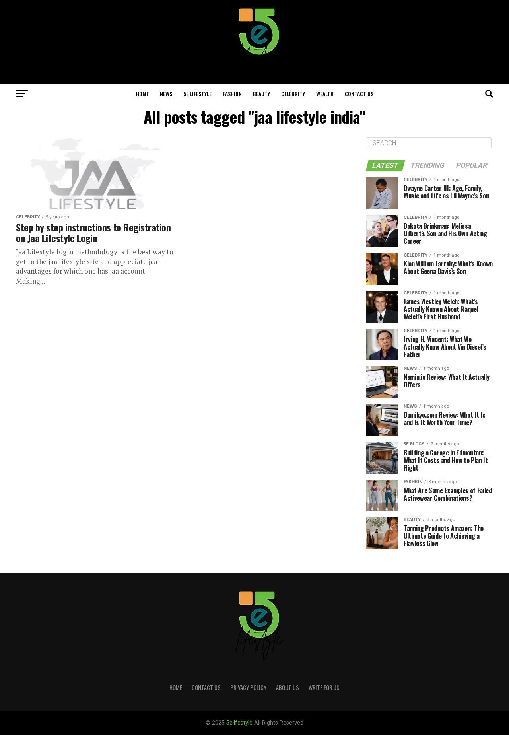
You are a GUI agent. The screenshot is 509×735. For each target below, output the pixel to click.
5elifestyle (240, 722)
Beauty (261, 93)
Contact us (359, 93)
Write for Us (324, 687)
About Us (287, 687)
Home (142, 93)
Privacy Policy (248, 687)
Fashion (232, 93)
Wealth (325, 93)
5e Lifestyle (197, 93)
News (166, 93)
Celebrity (293, 93)
